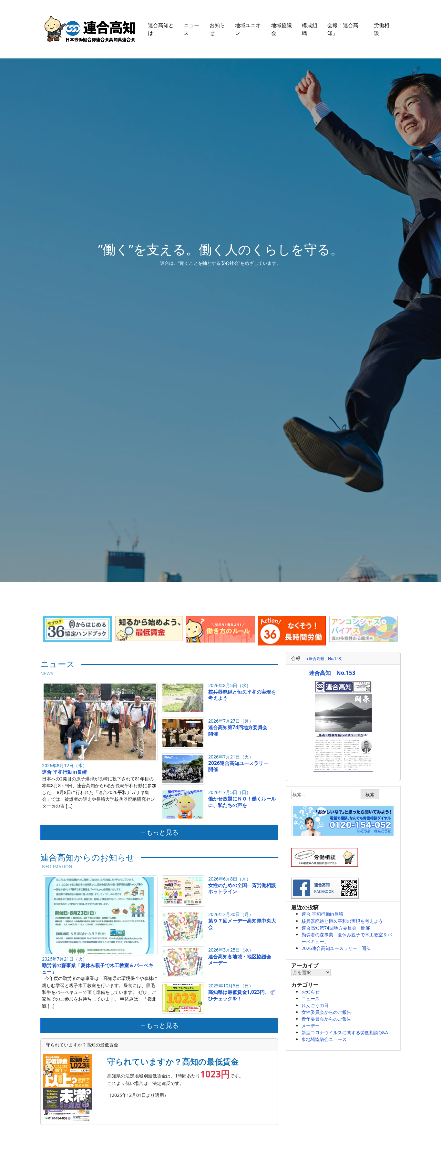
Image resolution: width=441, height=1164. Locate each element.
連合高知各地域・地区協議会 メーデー (242, 959)
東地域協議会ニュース (324, 1039)
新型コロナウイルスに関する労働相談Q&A (345, 1032)
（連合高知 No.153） (325, 658)
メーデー (311, 1026)
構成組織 (309, 29)
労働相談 (381, 29)
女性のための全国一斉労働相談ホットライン (242, 888)
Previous (32, 626)
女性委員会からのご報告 (326, 1012)
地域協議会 (281, 29)
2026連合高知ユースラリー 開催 (240, 766)
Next (409, 626)
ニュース (191, 29)
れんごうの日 (315, 1005)
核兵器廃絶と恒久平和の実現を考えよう (242, 694)
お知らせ (217, 29)
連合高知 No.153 (332, 672)
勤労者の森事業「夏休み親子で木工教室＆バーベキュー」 (97, 968)
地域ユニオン (248, 29)
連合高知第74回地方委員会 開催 (240, 730)
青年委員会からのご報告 (326, 1019)
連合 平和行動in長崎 (64, 771)
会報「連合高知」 (342, 29)
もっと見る (162, 832)
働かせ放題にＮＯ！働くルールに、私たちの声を (242, 801)
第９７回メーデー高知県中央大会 (242, 923)
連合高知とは (161, 29)
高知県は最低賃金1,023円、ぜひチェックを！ (241, 995)
